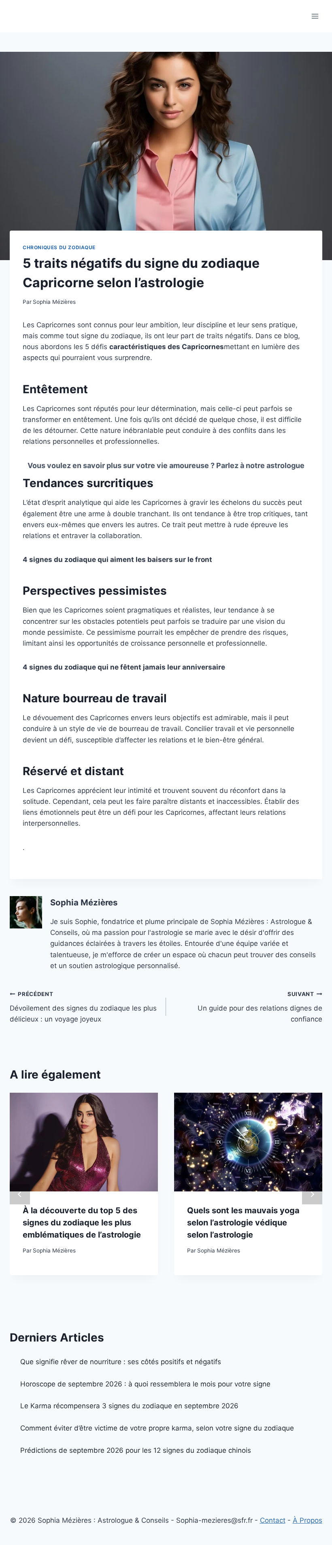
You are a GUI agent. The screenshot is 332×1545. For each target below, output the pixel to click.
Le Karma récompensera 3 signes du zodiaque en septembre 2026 (129, 1406)
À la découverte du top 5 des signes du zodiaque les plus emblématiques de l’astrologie (82, 1223)
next (312, 1194)
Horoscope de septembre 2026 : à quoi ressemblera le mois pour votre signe (145, 1384)
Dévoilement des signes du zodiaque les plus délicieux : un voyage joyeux (83, 1007)
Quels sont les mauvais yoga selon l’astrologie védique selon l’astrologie (243, 1223)
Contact (272, 1520)
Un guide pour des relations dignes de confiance (260, 1007)
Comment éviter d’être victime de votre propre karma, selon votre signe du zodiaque (157, 1428)
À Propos (307, 1520)
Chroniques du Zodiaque (59, 247)
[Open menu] (314, 16)
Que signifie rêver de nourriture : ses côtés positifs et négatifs (120, 1362)
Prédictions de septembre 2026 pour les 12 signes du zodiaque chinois (135, 1450)
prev (20, 1194)
